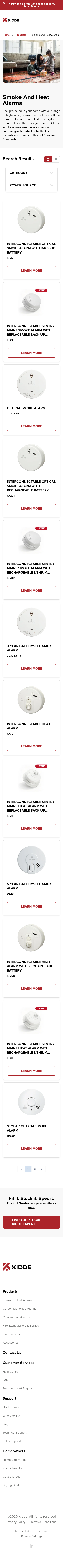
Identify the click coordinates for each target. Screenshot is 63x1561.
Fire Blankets (11, 1334)
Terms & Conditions (43, 1522)
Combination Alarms (16, 1317)
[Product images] (31, 219)
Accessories (10, 1342)
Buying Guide (11, 1485)
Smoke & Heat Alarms (17, 1300)
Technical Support (14, 1432)
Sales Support (12, 1441)
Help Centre (11, 1371)
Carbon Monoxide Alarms (19, 1308)
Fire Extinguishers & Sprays (21, 1325)
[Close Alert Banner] (4, 3)
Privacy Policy (16, 1522)
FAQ (5, 1380)
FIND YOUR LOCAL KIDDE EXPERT (26, 1222)
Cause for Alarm (13, 1476)
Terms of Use (23, 1531)
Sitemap (42, 1531)
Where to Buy (12, 1415)
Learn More (31, 270)
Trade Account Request (18, 1388)
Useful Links (11, 1407)
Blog (6, 1424)
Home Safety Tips (14, 1459)
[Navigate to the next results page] (41, 1169)
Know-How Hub (13, 1468)
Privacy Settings (31, 1536)
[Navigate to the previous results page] (21, 1169)
